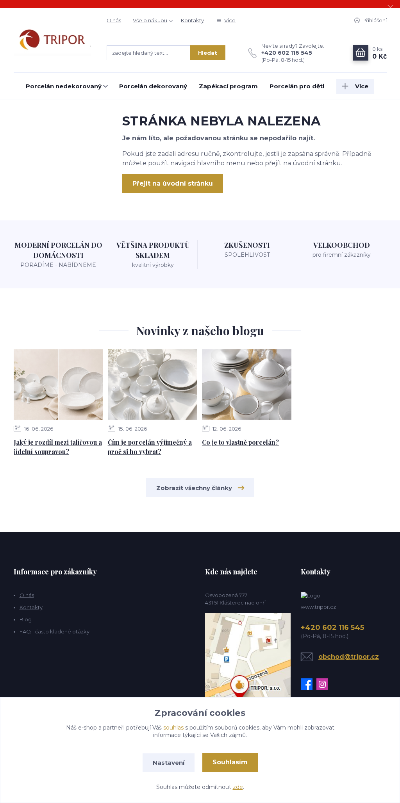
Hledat (207, 53)
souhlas (173, 727)
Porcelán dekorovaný (153, 86)
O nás (114, 20)
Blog (26, 619)
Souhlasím (230, 762)
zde (238, 786)
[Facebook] (308, 684)
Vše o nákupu (150, 20)
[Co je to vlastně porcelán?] (246, 384)
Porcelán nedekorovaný (64, 86)
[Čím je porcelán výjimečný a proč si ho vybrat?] (152, 384)
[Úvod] (52, 40)
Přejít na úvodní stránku (172, 183)
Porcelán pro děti (297, 86)
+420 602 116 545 (286, 52)
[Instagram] (324, 684)
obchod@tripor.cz (348, 656)
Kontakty (192, 20)
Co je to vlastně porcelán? (240, 442)
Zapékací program (228, 86)
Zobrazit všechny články (194, 488)
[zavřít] (390, 8)
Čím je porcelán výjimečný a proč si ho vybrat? (150, 447)
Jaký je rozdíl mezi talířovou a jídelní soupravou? (58, 447)
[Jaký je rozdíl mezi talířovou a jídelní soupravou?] (58, 384)
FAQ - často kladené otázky (54, 631)
